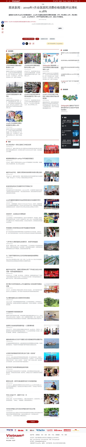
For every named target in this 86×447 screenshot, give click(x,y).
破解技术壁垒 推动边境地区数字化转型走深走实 (70, 68)
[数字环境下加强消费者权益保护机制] (51, 371)
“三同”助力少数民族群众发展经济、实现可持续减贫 (22, 242)
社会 (43, 4)
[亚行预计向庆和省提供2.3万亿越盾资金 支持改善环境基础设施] (51, 288)
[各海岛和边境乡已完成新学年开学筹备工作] (51, 190)
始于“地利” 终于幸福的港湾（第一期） (70, 81)
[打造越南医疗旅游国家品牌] (51, 316)
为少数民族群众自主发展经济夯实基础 (18, 298)
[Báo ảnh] (67, 430)
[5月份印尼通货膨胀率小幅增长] (14, 87)
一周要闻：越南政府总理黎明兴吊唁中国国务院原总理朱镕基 (66, 142)
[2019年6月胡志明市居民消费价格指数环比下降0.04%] (32, 87)
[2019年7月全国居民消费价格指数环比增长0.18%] (14, 116)
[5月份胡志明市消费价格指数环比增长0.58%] (32, 58)
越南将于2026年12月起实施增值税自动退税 (70, 53)
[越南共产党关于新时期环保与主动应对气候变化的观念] (70, 97)
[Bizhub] (32, 430)
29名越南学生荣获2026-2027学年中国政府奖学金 (70, 75)
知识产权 (32, 434)
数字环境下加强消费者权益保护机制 (17, 367)
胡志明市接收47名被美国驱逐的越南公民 (70, 60)
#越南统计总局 (44, 38)
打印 (2, 29)
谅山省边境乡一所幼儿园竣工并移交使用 (18, 144)
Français (64, 1)
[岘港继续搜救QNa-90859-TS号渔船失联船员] (51, 162)
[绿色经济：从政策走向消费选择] (51, 218)
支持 (46, 434)
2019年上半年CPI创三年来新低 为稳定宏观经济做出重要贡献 (51, 96)
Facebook (2, 22)
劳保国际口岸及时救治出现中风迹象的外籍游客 (20, 228)
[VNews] (15, 430)
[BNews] (27, 430)
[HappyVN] (76, 430)
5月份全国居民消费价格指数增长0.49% (13, 66)
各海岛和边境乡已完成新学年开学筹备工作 (19, 186)
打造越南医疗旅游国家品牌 (14, 312)
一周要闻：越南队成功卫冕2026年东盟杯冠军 (66, 122)
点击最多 (65, 50)
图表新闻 (65, 89)
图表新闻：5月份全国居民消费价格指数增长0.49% (51, 67)
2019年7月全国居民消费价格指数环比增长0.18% (14, 124)
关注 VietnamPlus (52, 43)
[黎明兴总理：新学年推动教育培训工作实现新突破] (51, 385)
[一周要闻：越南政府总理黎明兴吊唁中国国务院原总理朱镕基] (76, 143)
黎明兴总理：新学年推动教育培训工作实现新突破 (21, 381)
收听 (65, 125)
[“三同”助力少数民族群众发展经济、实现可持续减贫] (51, 246)
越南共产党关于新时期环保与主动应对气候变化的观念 (70, 108)
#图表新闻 (52, 38)
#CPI (37, 38)
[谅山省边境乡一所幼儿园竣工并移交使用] (51, 149)
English (60, 1)
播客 (65, 117)
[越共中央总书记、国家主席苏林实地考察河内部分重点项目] (51, 176)
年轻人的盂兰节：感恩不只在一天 (16, 395)
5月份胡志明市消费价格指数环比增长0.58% (32, 66)
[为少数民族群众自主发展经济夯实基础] (51, 302)
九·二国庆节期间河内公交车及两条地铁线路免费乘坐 (22, 255)
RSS (42, 434)
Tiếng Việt (55, 1)
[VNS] (40, 430)
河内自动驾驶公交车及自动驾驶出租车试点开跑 (20, 409)
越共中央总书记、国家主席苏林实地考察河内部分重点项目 (24, 172)
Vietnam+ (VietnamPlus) (16, 1)
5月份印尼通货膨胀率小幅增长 (13, 95)
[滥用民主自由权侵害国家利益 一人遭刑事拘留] (51, 330)
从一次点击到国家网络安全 (66, 131)
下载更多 (32, 421)
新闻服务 (58, 434)
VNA (53, 434)
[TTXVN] (9, 430)
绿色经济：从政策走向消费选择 (16, 214)
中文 (72, 1)
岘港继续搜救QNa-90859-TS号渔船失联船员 (20, 158)
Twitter (2, 25)
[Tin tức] (20, 430)
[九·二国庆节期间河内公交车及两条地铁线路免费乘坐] (51, 260)
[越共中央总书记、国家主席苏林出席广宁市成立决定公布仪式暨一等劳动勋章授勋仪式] (51, 273)
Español (69, 1)
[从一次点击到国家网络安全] (76, 133)
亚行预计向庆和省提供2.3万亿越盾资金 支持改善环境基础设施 (24, 285)
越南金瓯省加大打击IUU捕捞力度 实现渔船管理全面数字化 (24, 339)
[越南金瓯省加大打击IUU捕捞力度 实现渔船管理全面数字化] (51, 343)
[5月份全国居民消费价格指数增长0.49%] (14, 58)
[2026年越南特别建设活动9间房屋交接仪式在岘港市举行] (51, 204)
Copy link (2, 32)
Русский (75, 1)
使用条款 (38, 434)
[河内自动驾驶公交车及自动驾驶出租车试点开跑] (51, 413)
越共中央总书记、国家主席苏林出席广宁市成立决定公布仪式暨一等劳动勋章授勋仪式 (24, 270)
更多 (9, 141)
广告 (62, 434)
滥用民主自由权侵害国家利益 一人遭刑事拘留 (20, 325)
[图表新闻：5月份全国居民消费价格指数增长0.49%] (51, 58)
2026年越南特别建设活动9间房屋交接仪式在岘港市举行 (23, 200)
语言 (49, 434)
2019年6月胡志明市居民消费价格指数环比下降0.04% (32, 95)
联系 (66, 434)
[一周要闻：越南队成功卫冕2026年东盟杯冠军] (76, 123)
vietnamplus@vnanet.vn (40, 441)
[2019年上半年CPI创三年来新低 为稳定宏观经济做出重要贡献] (51, 87)
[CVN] (49, 430)
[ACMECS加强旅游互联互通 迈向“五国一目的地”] (51, 357)
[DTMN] (58, 430)
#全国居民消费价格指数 (28, 38)
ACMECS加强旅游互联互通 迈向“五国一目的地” (20, 353)
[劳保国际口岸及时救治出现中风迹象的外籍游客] (51, 232)
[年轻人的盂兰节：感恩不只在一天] (51, 399)
